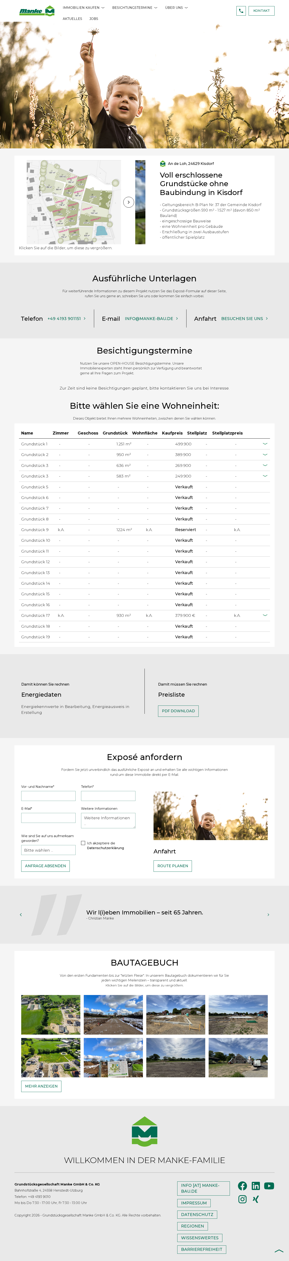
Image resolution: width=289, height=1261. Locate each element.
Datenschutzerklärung (105, 848)
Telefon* (87, 787)
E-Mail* (26, 809)
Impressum (194, 1203)
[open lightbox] (73, 202)
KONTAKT (261, 11)
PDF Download (178, 711)
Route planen (172, 866)
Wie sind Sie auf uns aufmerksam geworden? (47, 838)
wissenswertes (200, 1237)
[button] (84, 8)
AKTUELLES (72, 19)
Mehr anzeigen (41, 1086)
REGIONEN (192, 1226)
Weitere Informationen (99, 809)
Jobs (93, 19)
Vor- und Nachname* (37, 787)
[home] (36, 11)
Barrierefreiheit (201, 1249)
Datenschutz (197, 1214)
